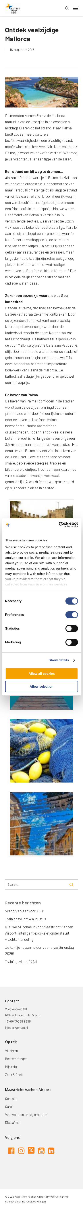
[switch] (71, 614)
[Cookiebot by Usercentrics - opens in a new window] (59, 524)
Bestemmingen (16, 1059)
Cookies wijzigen (36, 1201)
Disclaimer (13, 1122)
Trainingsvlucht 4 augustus (25, 919)
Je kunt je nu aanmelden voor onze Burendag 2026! (39, 950)
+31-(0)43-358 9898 (18, 1021)
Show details (59, 660)
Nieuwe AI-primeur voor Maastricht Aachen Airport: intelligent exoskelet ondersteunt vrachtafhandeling (39, 933)
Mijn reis (11, 1067)
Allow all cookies (42, 673)
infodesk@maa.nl (16, 1027)
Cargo (9, 1107)
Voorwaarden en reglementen (26, 1114)
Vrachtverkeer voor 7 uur (24, 911)
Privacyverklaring (57, 1196)
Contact (11, 1099)
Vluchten (11, 1051)
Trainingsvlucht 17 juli (21, 961)
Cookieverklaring (15, 1201)
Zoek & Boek (14, 1075)
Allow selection (41, 686)
